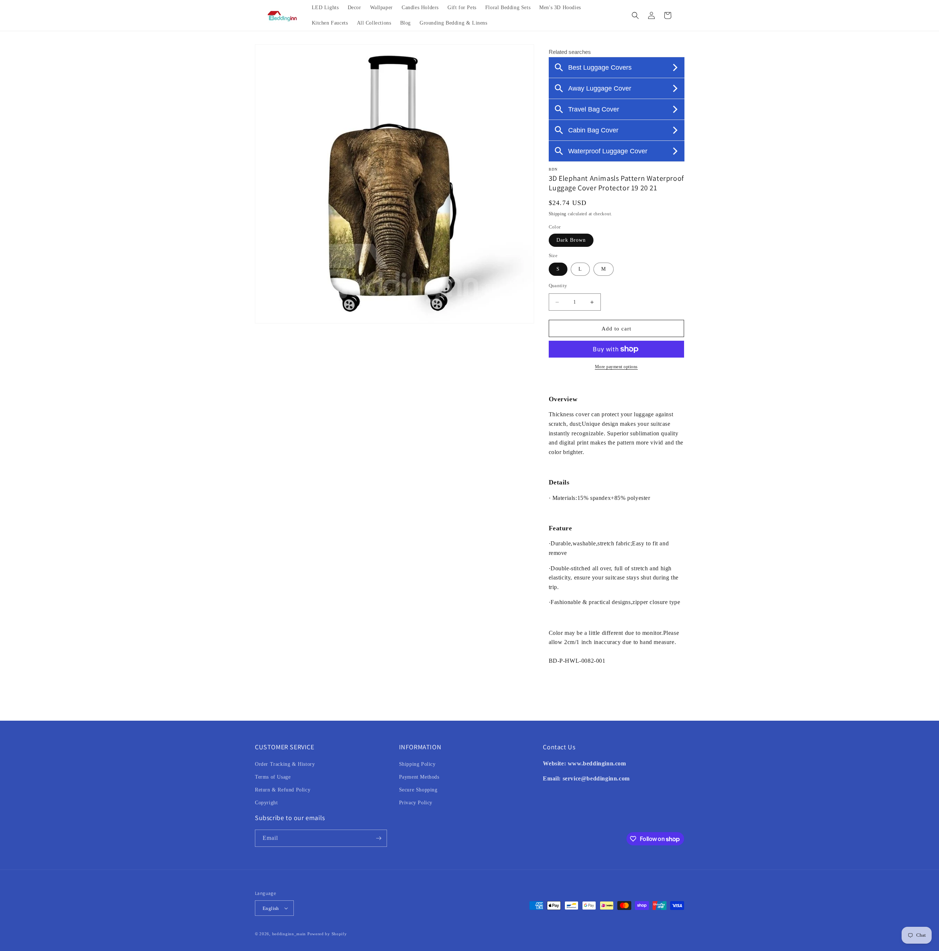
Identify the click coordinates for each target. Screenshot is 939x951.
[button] (635, 15)
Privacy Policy (415, 802)
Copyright (266, 802)
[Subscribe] (378, 838)
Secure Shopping (418, 790)
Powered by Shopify (327, 934)
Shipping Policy (417, 764)
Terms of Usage (273, 777)
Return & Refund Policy (282, 790)
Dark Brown (571, 240)
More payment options (616, 366)
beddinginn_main (289, 934)
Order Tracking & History (285, 764)
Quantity (558, 285)
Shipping (558, 213)
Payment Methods (419, 777)
